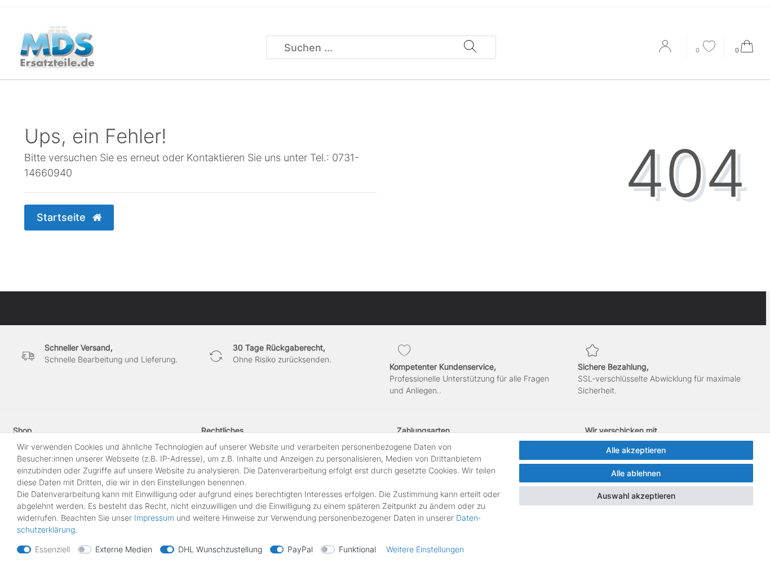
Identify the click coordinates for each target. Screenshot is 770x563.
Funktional (357, 549)
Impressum (154, 517)
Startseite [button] (62, 217)
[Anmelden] (666, 50)
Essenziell (52, 549)
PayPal (300, 549)
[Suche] (470, 47)
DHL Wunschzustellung (220, 549)
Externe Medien (123, 549)
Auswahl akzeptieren (636, 495)
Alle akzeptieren (636, 450)
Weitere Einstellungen (425, 549)
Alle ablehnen (636, 473)
